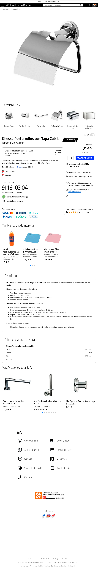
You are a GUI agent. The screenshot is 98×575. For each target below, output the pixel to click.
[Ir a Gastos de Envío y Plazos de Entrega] (75, 141)
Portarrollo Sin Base (72, 127)
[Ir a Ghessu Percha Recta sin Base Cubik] (25, 123)
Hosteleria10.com (33, 559)
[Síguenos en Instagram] (48, 517)
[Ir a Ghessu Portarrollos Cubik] (41, 123)
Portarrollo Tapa (57, 126)
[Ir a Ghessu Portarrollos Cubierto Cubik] (88, 123)
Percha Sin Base (25, 126)
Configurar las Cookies (58, 566)
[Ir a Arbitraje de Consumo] (50, 499)
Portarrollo (41, 126)
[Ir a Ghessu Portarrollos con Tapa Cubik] (57, 123)
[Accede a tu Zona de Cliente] (89, 6)
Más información (74, 192)
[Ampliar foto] (49, 96)
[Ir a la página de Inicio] (18, 5)
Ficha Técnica (10, 172)
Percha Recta (9, 126)
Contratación (72, 566)
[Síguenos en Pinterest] (53, 517)
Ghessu (20, 167)
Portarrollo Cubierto (88, 127)
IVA (86, 135)
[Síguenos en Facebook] (44, 517)
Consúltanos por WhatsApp (17, 197)
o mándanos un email (15, 201)
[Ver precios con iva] (92, 134)
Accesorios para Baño (13, 9)
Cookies (47, 566)
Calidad (40, 566)
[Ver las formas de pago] (20, 217)
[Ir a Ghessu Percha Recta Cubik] (9, 123)
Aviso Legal (25, 566)
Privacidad (33, 566)
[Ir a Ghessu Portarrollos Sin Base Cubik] (72, 123)
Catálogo (8, 175)
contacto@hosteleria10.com (60, 559)
